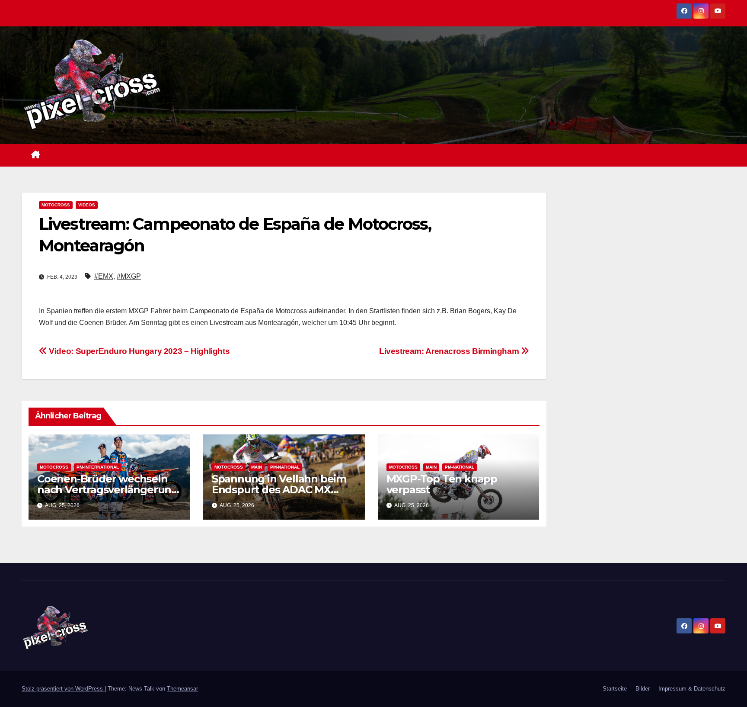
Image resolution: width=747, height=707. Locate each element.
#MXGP (129, 276)
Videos (86, 204)
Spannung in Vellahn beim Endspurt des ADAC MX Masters (279, 489)
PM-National (285, 467)
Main (256, 467)
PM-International (98, 467)
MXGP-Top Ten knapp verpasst (441, 484)
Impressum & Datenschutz (691, 688)
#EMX (103, 276)
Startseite (615, 688)
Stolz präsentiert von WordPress (63, 688)
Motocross (56, 204)
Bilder (642, 688)
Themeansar (182, 688)
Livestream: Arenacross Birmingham (450, 351)
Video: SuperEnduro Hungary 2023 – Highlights (138, 351)
